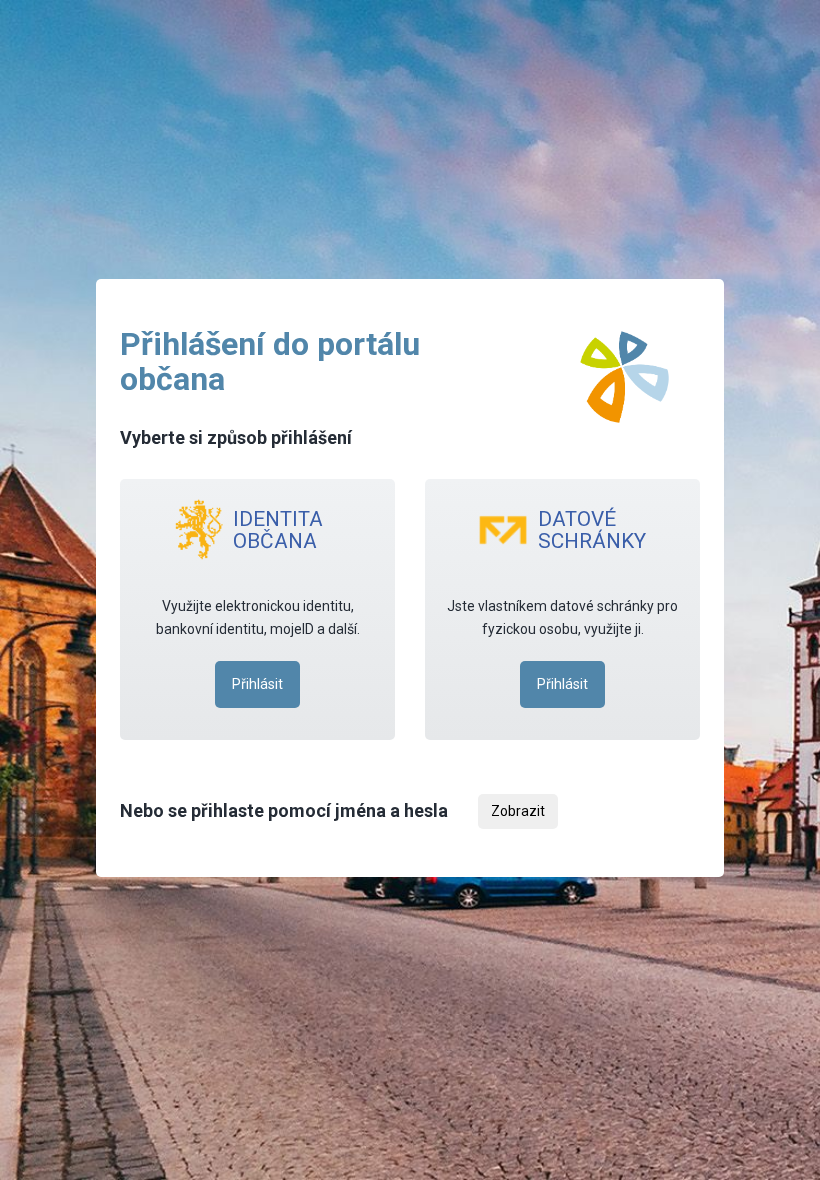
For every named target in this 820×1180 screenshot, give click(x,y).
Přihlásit (257, 684)
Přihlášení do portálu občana (270, 361)
